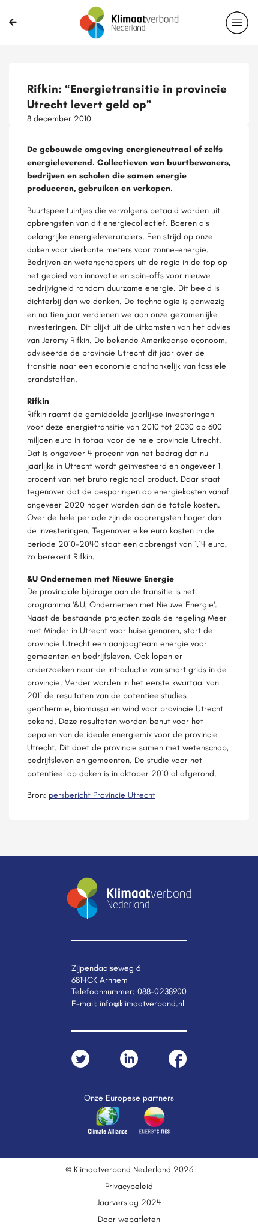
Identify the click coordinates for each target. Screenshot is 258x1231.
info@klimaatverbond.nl (142, 1003)
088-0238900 (162, 991)
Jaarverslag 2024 (129, 1202)
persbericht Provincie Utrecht (102, 794)
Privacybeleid (129, 1186)
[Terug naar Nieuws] (13, 22)
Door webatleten (129, 1219)
